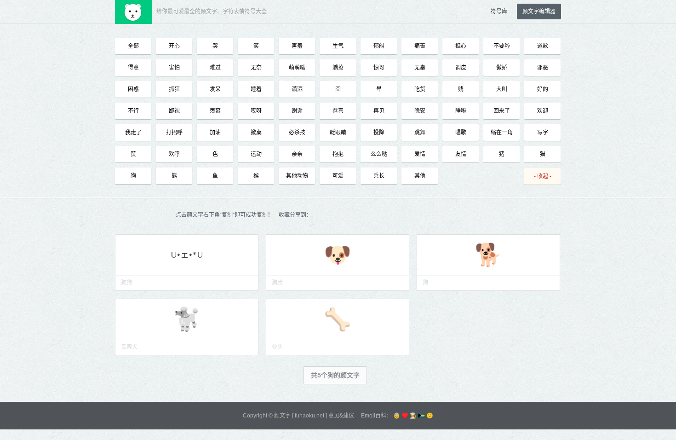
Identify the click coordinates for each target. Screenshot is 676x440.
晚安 (419, 111)
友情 (460, 154)
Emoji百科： (376, 415)
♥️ (404, 415)
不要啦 (501, 46)
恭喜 (338, 111)
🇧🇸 (421, 415)
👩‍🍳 (413, 415)
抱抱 (338, 154)
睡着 (256, 89)
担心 (460, 46)
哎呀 (256, 111)
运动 (256, 154)
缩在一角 (502, 132)
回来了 (501, 111)
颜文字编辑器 (539, 11)
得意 (133, 67)
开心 (174, 46)
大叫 (501, 89)
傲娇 (501, 67)
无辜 (419, 67)
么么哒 (379, 154)
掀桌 (256, 132)
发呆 (215, 89)
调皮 (460, 67)
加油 (215, 132)
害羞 (297, 46)
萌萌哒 (297, 67)
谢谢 (297, 111)
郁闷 (378, 46)
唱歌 (460, 132)
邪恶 (542, 67)
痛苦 (419, 46)
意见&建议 (341, 415)
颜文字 (282, 415)
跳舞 (419, 132)
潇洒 (297, 89)
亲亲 (297, 154)
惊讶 (378, 67)
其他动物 (297, 176)
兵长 (378, 176)
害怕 (174, 67)
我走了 (133, 132)
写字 (542, 132)
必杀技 (297, 132)
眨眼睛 (338, 132)
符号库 (499, 11)
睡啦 (460, 111)
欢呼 (174, 154)
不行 (133, 111)
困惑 (133, 89)
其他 (419, 176)
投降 (378, 132)
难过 (215, 67)
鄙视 (174, 111)
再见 (378, 111)
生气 (338, 46)
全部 (133, 46)
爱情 (419, 154)
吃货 (419, 89)
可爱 (338, 176)
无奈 (256, 67)
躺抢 (338, 67)
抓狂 (174, 89)
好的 (542, 89)
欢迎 (542, 111)
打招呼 (174, 132)
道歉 (542, 46)
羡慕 (215, 111)
